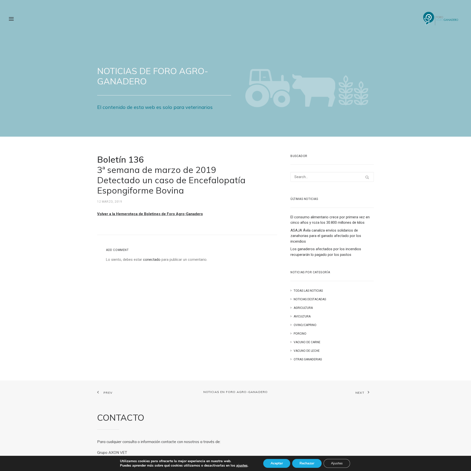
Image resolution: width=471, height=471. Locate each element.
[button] (11, 19)
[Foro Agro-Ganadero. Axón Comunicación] (441, 19)
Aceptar (277, 463)
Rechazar (307, 463)
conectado (151, 259)
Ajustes (337, 463)
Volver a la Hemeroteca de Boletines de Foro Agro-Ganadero (150, 214)
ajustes (242, 465)
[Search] (332, 177)
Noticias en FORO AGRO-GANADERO (235, 392)
